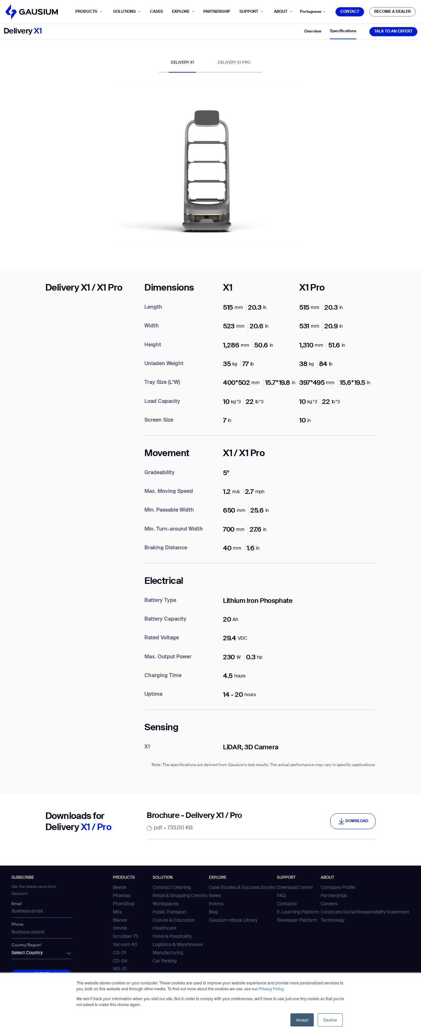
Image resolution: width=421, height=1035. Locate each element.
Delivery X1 (182, 63)
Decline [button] (330, 1020)
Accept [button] (302, 1020)
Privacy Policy (271, 988)
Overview (312, 31)
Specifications (343, 31)
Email (17, 904)
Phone (17, 925)
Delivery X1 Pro (234, 63)
